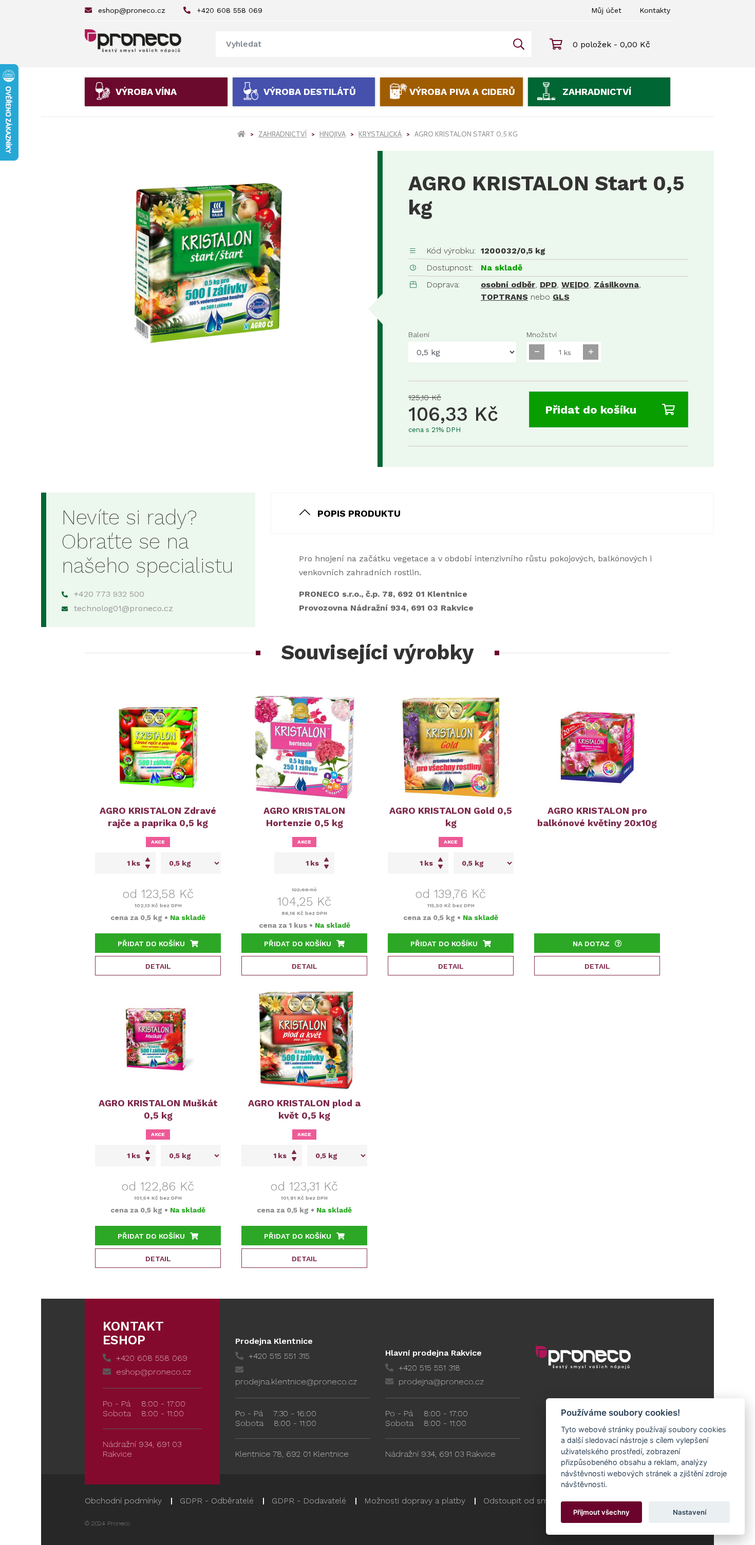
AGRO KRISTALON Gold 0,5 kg (450, 816)
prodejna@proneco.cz (441, 1381)
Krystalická (380, 134)
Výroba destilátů (309, 91)
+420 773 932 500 (109, 594)
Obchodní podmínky (123, 1500)
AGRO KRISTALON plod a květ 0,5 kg (304, 1109)
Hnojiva (332, 134)
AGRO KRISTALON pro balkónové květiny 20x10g (597, 816)
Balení (418, 334)
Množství (541, 334)
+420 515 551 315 (279, 1356)
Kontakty (654, 10)
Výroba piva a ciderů (462, 91)
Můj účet (606, 10)
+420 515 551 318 (429, 1368)
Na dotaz (591, 944)
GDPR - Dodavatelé (309, 1500)
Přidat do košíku (590, 409)
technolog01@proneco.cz (123, 608)
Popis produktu (359, 513)
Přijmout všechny (601, 1512)
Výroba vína (146, 91)
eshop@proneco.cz (131, 10)
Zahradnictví (596, 91)
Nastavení (689, 1512)
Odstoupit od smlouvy (526, 1500)
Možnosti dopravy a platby (414, 1500)
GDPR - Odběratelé (217, 1500)
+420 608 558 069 (229, 10)
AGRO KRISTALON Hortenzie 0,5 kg (304, 816)
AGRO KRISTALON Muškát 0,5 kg (158, 1109)
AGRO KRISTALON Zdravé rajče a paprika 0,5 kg (158, 816)
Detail (158, 966)
